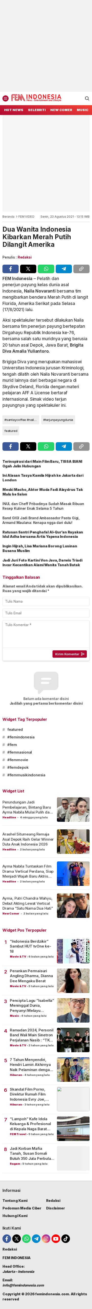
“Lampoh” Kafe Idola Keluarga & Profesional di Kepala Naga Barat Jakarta (30, 1124)
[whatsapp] (46, 269)
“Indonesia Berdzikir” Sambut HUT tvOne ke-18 (30, 946)
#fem (12, 744)
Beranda (8, 216)
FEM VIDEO (26, 216)
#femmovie (17, 759)
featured (10, 431)
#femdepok (18, 767)
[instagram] (46, 1238)
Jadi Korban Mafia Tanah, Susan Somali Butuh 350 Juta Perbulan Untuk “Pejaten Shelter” (31, 1153)
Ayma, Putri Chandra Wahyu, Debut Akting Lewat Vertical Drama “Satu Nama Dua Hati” (27, 903)
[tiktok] (65, 1238)
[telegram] (64, 269)
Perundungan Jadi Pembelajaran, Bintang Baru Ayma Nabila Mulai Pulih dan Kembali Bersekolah (27, 809)
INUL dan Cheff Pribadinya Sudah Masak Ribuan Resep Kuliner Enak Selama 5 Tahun (43, 506)
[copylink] (81, 269)
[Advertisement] (46, 46)
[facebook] (10, 269)
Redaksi (25, 257)
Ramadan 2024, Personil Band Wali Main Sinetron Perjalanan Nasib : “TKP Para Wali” (31, 1035)
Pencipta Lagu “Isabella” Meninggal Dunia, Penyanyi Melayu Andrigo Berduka (32, 1005)
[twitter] (28, 269)
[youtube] (56, 1238)
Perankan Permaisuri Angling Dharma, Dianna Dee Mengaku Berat (31, 976)
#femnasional (19, 752)
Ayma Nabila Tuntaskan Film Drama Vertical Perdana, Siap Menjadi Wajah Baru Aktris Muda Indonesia (27, 873)
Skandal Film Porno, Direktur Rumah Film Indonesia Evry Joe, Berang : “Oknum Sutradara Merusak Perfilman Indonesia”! (29, 1094)
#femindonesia (21, 737)
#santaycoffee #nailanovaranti (21, 420)
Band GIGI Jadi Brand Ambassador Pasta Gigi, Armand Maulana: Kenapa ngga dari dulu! (40, 520)
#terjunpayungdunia (58, 420)
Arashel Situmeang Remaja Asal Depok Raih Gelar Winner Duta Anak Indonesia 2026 (28, 839)
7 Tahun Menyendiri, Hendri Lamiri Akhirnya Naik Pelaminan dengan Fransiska (31, 1064)
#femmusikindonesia (26, 775)
